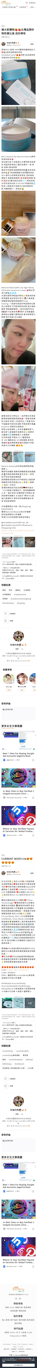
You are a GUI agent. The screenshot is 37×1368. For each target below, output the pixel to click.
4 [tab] (22, 14)
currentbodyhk (22, 1051)
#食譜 (23, 1332)
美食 (22, 570)
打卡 (12, 570)
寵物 (31, 570)
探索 (7, 1307)
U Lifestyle (7, 1344)
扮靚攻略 (5, 572)
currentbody (7, 1051)
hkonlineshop (8, 603)
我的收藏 (22, 1320)
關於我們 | (7, 1349)
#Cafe (29, 1332)
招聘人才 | (15, 1351)
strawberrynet (20, 594)
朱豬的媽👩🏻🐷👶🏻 (13, 43)
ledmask (29, 1059)
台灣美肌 (27, 590)
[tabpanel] (18, 12)
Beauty (25, 1344)
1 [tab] (14, 14)
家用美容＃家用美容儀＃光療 (13, 1068)
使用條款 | (22, 1349)
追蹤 (32, 44)
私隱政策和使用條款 (23, 1360)
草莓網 (5, 598)
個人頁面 (6, 1320)
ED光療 (30, 1068)
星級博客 (27, 1307)
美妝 (4, 590)
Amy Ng (9, 687)
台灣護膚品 (6, 594)
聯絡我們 (22, 1351)
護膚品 (17, 590)
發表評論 (8, 709)
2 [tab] (17, 14)
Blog (15, 1347)
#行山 (12, 1332)
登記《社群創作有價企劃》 (24, 564)
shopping (21, 603)
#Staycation (15, 1335)
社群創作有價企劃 (9, 7)
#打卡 (18, 1332)
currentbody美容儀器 (11, 1055)
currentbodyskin (16, 1059)
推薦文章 (19, 1307)
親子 (26, 570)
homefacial (19, 1064)
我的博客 (18, 1323)
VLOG (12, 1307)
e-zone (21, 1347)
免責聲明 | (14, 1349)
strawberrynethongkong (21, 598)
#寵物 (6, 1332)
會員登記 (32, 3)
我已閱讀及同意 (18, 1365)
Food (31, 1344)
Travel (15, 1344)
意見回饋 (14, 1310)
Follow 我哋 (9, 578)
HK (20, 1344)
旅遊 (17, 570)
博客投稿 (22, 1310)
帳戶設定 (14, 1320)
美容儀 (25, 1055)
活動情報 (13, 572)
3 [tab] (20, 14)
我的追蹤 (30, 1320)
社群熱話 (22, 7)
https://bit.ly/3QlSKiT (18, 970)
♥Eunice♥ (22, 687)
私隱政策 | (29, 1349)
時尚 (10, 590)
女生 (3, 26)
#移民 (24, 1335)
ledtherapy (7, 1064)
